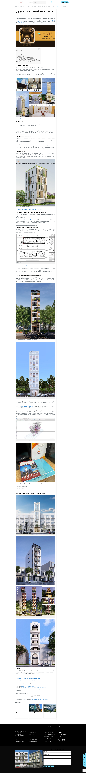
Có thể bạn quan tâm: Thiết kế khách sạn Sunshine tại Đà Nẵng (31, 118)
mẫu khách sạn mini (45, 699)
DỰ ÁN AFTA (53, 6)
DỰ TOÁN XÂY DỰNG (46, 6)
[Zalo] (85, 758)
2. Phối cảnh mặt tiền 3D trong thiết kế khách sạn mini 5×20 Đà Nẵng (28, 59)
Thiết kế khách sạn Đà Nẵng (23, 22)
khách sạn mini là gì (39, 699)
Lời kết (17, 62)
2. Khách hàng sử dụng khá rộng (22, 54)
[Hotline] (84, 765)
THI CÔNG (34, 6)
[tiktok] (85, 763)
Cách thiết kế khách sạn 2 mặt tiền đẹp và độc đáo (27, 676)
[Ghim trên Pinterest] (37, 696)
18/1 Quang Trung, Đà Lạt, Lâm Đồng (32, 689)
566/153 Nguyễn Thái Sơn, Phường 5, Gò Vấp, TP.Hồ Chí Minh (35, 687)
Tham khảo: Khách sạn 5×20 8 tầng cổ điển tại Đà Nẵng (30, 209)
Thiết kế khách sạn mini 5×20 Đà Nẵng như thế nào (24, 57)
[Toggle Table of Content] (38, 49)
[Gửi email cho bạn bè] (35, 696)
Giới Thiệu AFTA (23, 6)
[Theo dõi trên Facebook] (59, 740)
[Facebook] (85, 755)
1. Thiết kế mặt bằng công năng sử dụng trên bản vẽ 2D (26, 58)
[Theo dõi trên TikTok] (61, 740)
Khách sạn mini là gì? (19, 50)
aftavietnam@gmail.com (21, 739)
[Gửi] (45, 2)
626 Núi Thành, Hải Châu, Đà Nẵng (28, 686)
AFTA (36, 672)
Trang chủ (17, 6)
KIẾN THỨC (59, 6)
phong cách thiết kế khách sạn (27, 406)
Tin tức (25, 699)
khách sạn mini (34, 699)
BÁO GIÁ (39, 6)
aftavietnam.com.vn (21, 741)
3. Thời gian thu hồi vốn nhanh (22, 55)
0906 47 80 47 (19, 738)
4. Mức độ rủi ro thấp (21, 56)
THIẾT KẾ (28, 6)
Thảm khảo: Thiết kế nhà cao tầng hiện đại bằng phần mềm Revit (32, 265)
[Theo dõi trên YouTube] (64, 740)
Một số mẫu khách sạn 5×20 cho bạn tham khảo (24, 61)
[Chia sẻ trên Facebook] (32, 696)
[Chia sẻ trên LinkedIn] (39, 696)
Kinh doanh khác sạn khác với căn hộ (23, 219)
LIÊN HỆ (64, 6)
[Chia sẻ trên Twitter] (34, 696)
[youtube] (85, 760)
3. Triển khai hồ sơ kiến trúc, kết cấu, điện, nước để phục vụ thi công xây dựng (29, 60)
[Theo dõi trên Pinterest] (63, 740)
